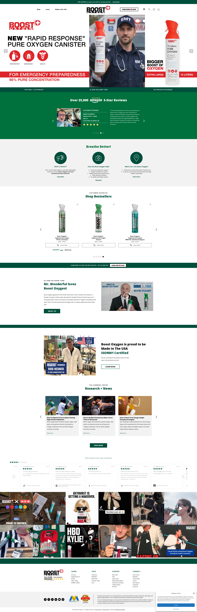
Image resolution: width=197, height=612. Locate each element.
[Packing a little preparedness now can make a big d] (49, 541)
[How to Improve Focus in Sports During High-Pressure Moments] (62, 405)
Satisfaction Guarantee (118, 582)
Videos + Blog (74, 580)
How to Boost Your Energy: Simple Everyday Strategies (132, 418)
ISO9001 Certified (75, 582)
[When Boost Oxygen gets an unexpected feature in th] (114, 508)
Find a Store (136, 177)
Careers (135, 580)
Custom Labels (136, 578)
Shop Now (98, 180)
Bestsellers (94, 576)
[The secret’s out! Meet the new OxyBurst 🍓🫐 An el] (82, 508)
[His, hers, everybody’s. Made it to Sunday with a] (147, 508)
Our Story (73, 575)
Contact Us (135, 586)
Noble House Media (120, 609)
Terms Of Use (98, 609)
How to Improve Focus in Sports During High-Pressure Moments (61, 418)
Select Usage (115, 578)
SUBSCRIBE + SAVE (115, 2)
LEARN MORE (110, 367)
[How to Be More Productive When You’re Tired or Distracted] (98, 405)
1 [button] (93, 132)
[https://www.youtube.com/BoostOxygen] (59, 599)
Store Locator (136, 575)
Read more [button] (35, 479)
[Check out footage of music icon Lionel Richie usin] (147, 541)
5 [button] (103, 132)
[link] (36, 485)
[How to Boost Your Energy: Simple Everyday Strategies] (135, 405)
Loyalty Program (116, 584)
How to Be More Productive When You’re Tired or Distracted (98, 418)
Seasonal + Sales (96, 580)
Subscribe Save (129, 9)
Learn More (60, 177)
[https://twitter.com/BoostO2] (48, 599)
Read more (50, 433)
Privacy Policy (176, 609)
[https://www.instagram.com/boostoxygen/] (52, 599)
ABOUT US (52, 311)
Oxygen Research (75, 576)
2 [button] (96, 132)
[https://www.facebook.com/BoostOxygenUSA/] (45, 599)
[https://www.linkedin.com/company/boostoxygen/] (55, 599)
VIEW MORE (98, 445)
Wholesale (135, 576)
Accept (176, 605)
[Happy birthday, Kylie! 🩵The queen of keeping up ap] (82, 541)
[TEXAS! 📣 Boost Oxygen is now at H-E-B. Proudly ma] (16, 508)
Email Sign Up (136, 582)
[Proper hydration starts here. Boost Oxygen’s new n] (114, 541)
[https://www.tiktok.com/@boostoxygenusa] (63, 599)
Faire (93, 582)
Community (135, 584)
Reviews (73, 578)
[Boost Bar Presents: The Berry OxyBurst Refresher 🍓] (16, 541)
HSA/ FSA (114, 586)
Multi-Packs (94, 578)
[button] (194, 593)
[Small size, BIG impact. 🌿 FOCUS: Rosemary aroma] (49, 508)
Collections (94, 575)
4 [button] (100, 132)
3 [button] (98, 132)
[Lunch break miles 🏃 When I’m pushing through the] (180, 508)
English (144, 9)
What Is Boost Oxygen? (117, 580)
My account (115, 575)
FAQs (113, 576)
